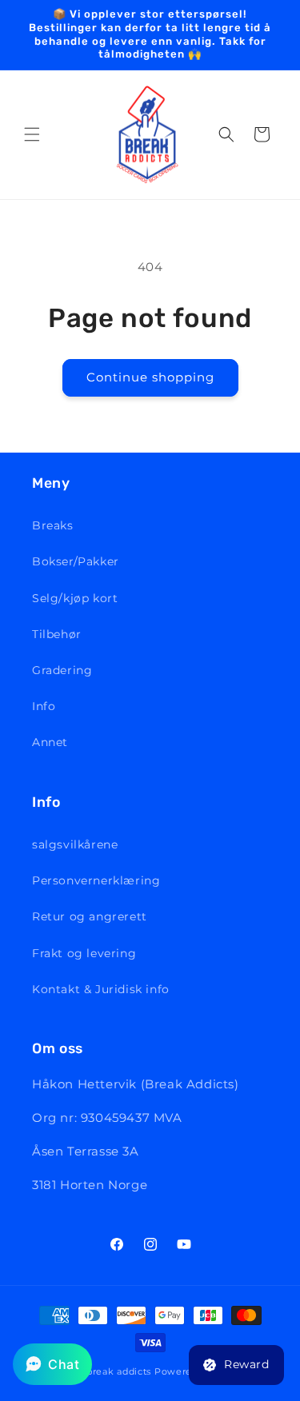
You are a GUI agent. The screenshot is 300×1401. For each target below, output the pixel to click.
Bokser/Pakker (75, 561)
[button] (32, 134)
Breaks (53, 525)
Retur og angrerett (89, 916)
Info (43, 706)
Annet (50, 742)
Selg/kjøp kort (75, 598)
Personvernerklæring (96, 880)
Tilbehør (57, 634)
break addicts (118, 1371)
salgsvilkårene (75, 844)
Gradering (62, 670)
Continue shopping (150, 377)
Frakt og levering (84, 953)
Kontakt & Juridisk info (101, 989)
